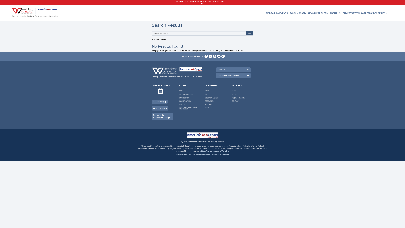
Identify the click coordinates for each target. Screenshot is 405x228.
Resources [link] (209, 101)
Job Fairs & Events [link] (277, 13)
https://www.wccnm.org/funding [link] (214, 151)
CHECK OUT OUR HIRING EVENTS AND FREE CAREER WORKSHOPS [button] (200, 1)
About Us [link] (335, 13)
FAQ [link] (206, 95)
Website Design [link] (204, 154)
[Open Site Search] (387, 13)
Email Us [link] (221, 70)
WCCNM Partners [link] (318, 13)
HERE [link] (202, 3)
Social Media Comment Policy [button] (160, 116)
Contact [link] (208, 107)
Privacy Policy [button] (159, 108)
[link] (22, 11)
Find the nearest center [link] (228, 75)
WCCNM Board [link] (298, 13)
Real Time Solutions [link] (191, 154)
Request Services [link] (239, 98)
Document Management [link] (220, 154)
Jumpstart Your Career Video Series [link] (364, 13)
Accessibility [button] (158, 102)
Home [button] (181, 90)
